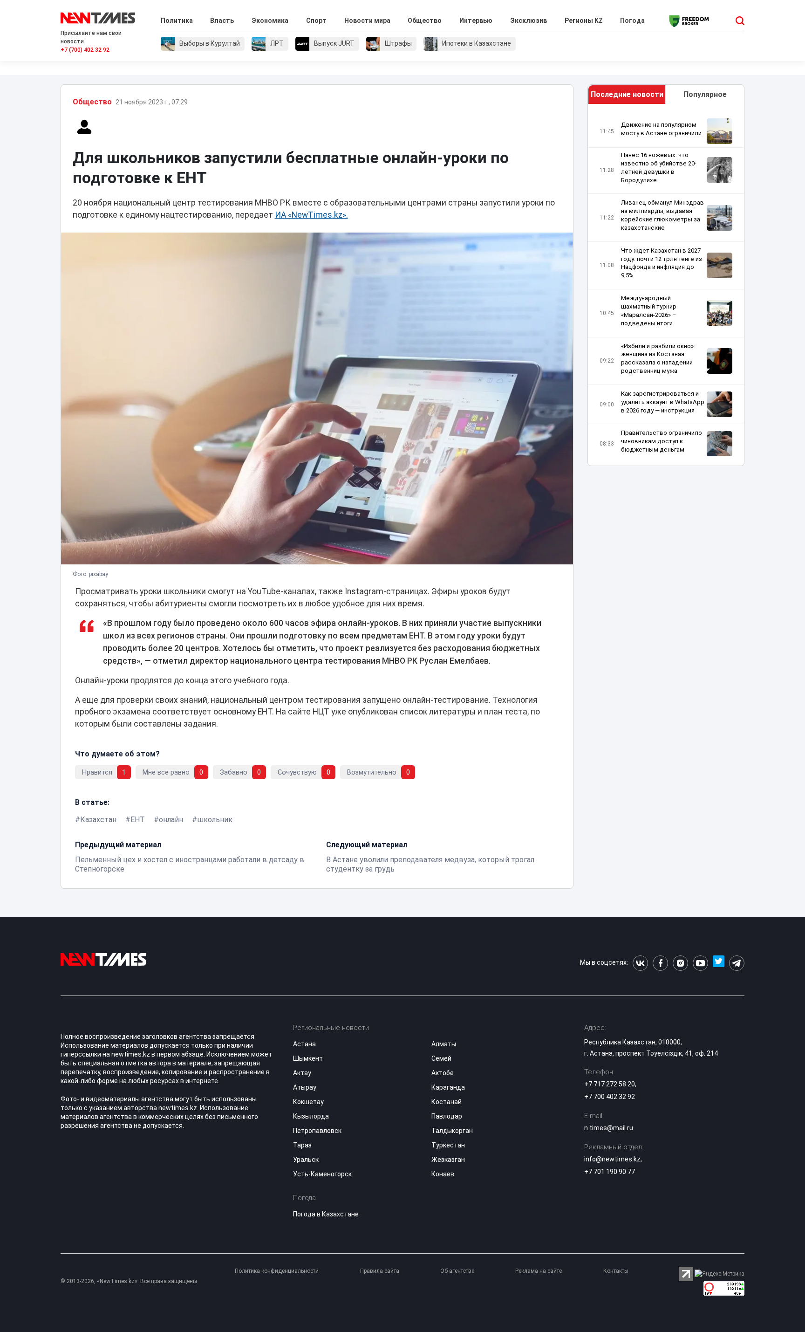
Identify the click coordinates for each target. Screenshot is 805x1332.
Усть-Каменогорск (322, 1174)
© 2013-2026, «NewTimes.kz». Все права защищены (129, 1281)
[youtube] (700, 963)
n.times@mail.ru (608, 1128)
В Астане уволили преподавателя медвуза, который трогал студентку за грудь (430, 864)
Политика (177, 20)
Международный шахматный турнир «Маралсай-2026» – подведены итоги (648, 311)
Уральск (306, 1159)
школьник (214, 819)
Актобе (442, 1073)
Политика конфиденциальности (277, 1271)
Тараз (302, 1145)
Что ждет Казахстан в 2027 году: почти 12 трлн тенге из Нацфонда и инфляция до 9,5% (661, 263)
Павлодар (446, 1116)
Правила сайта (379, 1271)
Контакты (615, 1271)
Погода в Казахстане (326, 1214)
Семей (441, 1058)
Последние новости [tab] (627, 94)
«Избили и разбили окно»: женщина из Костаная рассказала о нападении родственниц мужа (658, 359)
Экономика (270, 20)
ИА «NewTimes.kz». (311, 215)
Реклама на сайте (538, 1271)
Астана (304, 1044)
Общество (425, 20)
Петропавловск (317, 1130)
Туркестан (448, 1145)
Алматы (443, 1044)
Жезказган (448, 1159)
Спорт (316, 20)
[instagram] (680, 963)
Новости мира (367, 20)
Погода (632, 20)
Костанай (446, 1101)
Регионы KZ (584, 20)
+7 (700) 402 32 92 (85, 50)
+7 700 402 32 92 (609, 1096)
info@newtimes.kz (612, 1159)
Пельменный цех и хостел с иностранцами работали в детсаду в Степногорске (189, 864)
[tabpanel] (666, 287)
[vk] (640, 963)
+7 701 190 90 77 (609, 1171)
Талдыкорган (452, 1130)
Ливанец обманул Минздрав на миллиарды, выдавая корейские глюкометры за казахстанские (662, 215)
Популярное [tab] (705, 94)
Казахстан (98, 819)
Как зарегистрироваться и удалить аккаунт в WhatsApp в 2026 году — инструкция (662, 402)
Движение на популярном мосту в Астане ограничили (661, 129)
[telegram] (736, 963)
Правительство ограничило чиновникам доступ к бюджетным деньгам (661, 441)
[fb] (660, 963)
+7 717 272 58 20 (609, 1084)
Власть (222, 20)
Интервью (475, 20)
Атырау (304, 1087)
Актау (302, 1073)
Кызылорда (311, 1116)
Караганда (448, 1087)
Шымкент (308, 1058)
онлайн (171, 819)
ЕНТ (137, 819)
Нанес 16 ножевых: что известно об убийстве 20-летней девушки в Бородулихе (658, 167)
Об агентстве (457, 1271)
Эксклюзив (528, 20)
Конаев (442, 1174)
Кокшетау (308, 1101)
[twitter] (718, 963)
